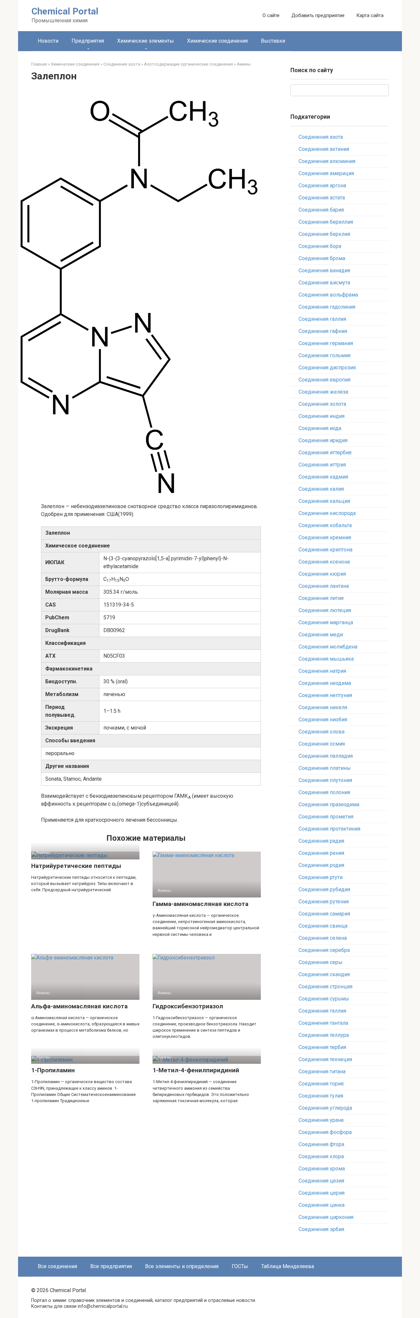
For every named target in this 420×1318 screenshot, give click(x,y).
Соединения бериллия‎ (326, 222)
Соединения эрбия (321, 1229)
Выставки (273, 41)
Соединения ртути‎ (321, 877)
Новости (48, 41)
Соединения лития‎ (321, 598)
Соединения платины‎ (325, 768)
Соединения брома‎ (322, 258)
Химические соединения (217, 41)
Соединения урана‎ (321, 1120)
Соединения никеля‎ (323, 707)
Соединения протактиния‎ (329, 829)
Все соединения (57, 1266)
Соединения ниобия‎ (323, 719)
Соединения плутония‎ (325, 780)
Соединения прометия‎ (326, 816)
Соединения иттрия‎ (322, 465)
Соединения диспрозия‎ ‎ (328, 367)
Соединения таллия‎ (322, 1011)
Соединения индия (322, 416)
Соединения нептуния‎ (325, 695)
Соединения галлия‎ (322, 319)
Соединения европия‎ (324, 380)
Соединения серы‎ (321, 962)
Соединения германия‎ (326, 343)
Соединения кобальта (325, 525)
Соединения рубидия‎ (324, 889)
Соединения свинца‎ (323, 926)
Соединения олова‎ (322, 732)
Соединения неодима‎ (325, 683)
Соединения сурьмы (324, 999)
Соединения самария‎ (324, 914)
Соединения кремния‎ (325, 537)
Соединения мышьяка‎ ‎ (327, 659)
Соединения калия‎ (321, 489)
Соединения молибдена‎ (328, 647)
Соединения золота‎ (322, 404)
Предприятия (88, 41)
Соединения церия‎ (322, 1193)
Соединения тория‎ (321, 1084)
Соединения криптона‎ (325, 549)
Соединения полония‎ (324, 792)
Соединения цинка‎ (322, 1205)
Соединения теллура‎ (324, 1035)
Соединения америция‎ (326, 173)
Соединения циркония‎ (326, 1217)
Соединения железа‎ (323, 392)
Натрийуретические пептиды (76, 866)
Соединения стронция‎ (325, 986)
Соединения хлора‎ (321, 1156)
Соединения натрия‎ (322, 671)
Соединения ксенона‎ (324, 562)
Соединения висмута (324, 282)
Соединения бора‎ (320, 246)
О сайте (271, 15)
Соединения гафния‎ (323, 331)
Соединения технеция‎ (325, 1059)
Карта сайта (370, 15)
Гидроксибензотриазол (188, 1006)
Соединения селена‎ (323, 938)
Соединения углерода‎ (325, 1108)
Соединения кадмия (323, 477)
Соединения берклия (324, 234)
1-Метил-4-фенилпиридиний (196, 1070)
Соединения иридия (323, 440)
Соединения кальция (324, 501)
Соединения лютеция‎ (325, 610)
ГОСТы (240, 1266)
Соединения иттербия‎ (325, 452)
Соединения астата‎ (322, 198)
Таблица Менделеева (287, 1266)
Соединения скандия (324, 974)
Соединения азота (321, 137)
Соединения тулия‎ (321, 1096)
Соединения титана (322, 1071)
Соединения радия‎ (321, 841)
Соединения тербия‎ (322, 1047)
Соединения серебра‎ (324, 950)
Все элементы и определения (182, 1266)
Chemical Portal (65, 11)
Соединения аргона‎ (322, 185)
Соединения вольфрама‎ (328, 295)
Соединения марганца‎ (326, 622)
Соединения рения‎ (321, 853)
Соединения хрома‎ (322, 1168)
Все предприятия (111, 1266)
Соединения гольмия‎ (324, 355)
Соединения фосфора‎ (325, 1132)
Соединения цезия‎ (321, 1181)
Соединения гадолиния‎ (327, 307)
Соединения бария (321, 210)
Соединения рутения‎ (324, 901)
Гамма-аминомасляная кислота (200, 904)
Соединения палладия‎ (326, 756)
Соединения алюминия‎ (327, 161)
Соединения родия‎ (321, 865)
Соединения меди (321, 634)
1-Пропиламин (53, 1070)
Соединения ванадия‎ (324, 270)
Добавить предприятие (318, 15)
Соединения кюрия (322, 574)
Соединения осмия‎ (322, 744)
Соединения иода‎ (320, 428)
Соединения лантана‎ (324, 586)
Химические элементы (145, 41)
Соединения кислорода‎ (327, 513)
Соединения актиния (324, 149)
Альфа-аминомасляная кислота (79, 1006)
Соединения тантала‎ (323, 1023)
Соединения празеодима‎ (329, 804)
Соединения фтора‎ (321, 1144)
